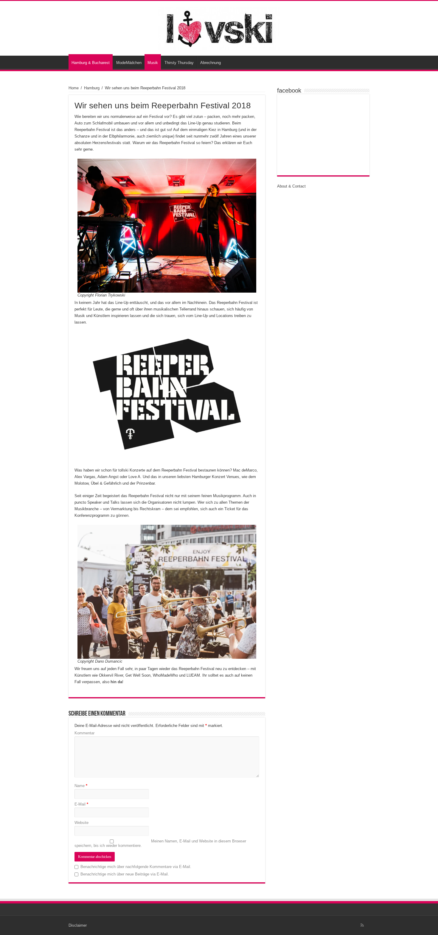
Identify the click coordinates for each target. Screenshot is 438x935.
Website (81, 822)
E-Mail (81, 804)
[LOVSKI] (219, 27)
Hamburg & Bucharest (91, 62)
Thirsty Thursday (179, 62)
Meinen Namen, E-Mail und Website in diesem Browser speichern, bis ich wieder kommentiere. (160, 843)
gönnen (122, 515)
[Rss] (362, 925)
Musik (152, 62)
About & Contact (291, 186)
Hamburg (92, 88)
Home (74, 88)
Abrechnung (210, 62)
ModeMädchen (129, 62)
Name (80, 785)
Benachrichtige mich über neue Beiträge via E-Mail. (124, 874)
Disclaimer (78, 925)
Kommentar (84, 733)
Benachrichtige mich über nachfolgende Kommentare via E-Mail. (135, 866)
